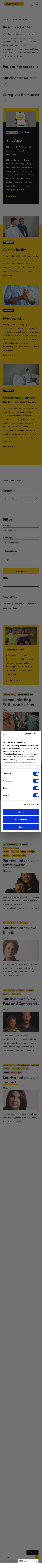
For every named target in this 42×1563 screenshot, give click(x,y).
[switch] (36, 781)
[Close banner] (38, 734)
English (25, 1561)
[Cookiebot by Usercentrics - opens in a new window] (26, 734)
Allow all (21, 812)
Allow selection (21, 819)
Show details (29, 804)
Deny (21, 827)
